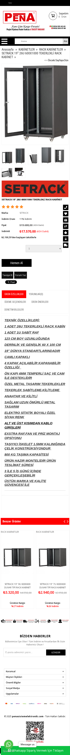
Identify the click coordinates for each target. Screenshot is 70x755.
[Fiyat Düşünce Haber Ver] (65, 239)
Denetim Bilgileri (14, 309)
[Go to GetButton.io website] (8, 751)
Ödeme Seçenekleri (15, 301)
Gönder (55, 652)
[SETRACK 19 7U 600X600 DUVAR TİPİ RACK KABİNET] (52, 557)
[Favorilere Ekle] (65, 213)
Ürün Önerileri (39, 301)
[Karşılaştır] (65, 226)
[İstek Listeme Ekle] (65, 220)
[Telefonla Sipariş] (65, 207)
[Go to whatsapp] (8, 744)
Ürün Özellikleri (14, 294)
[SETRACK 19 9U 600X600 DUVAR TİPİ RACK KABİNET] (17, 557)
